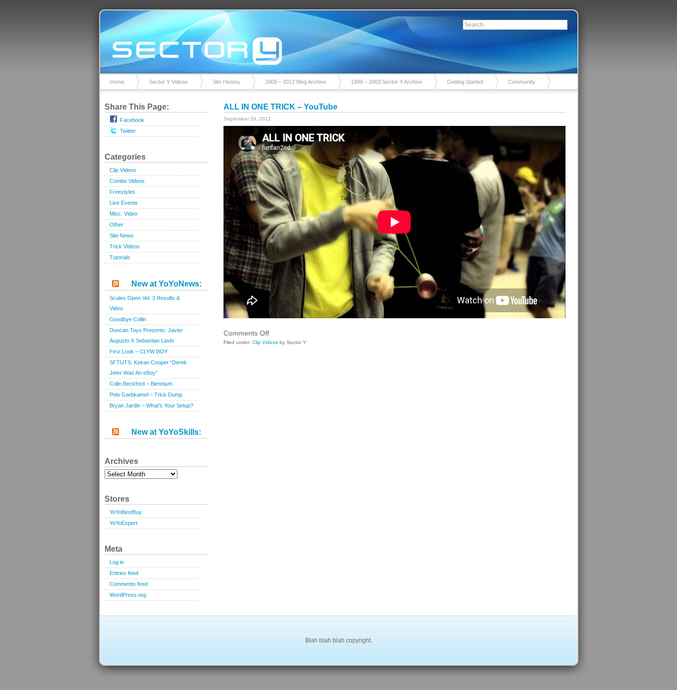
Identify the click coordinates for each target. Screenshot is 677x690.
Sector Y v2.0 (338, 39)
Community (521, 82)
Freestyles (122, 192)
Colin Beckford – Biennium (141, 384)
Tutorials (120, 257)
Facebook (132, 120)
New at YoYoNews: (166, 284)
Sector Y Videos (168, 82)
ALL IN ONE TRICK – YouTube (281, 107)
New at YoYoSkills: (166, 432)
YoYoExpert (123, 523)
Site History (226, 82)
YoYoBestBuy (126, 512)
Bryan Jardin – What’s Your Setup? (151, 405)
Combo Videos (127, 181)
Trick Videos (125, 246)
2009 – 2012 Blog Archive (295, 82)
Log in (117, 562)
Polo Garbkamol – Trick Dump (146, 395)
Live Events (124, 203)
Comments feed (129, 584)
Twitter (128, 131)
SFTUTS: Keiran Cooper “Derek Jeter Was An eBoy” (148, 367)
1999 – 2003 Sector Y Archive (386, 82)
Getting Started (465, 82)
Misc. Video (123, 214)
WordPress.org (128, 595)
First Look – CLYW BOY (139, 351)
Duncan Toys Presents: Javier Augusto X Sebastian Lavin (146, 335)
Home (117, 82)
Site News (122, 235)
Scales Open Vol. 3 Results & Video (145, 303)
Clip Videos (123, 170)
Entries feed (124, 573)
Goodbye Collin (128, 319)
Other (116, 225)
